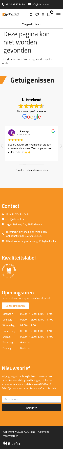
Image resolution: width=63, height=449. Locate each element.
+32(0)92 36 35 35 (15, 4)
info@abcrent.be (40, 4)
